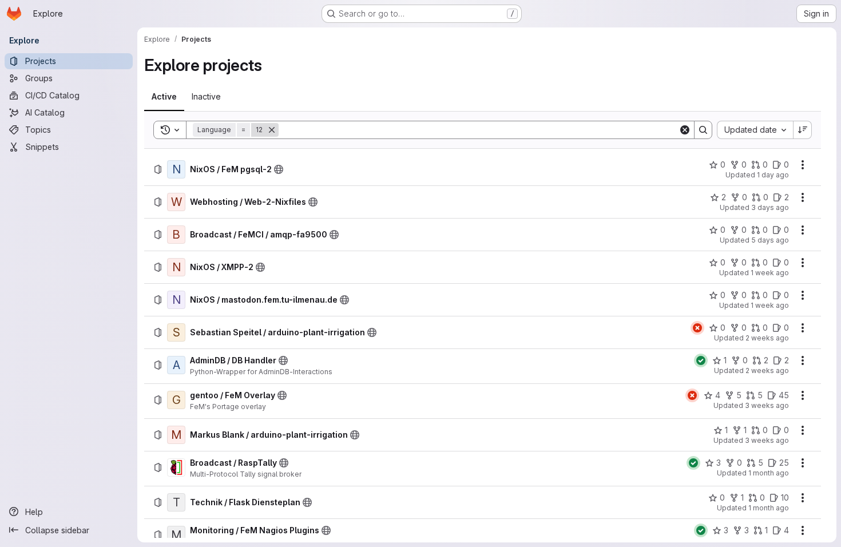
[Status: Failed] (697, 328)
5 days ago (770, 240)
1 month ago (768, 473)
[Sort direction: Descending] (803, 130)
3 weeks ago (767, 405)
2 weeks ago (767, 338)
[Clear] (685, 130)
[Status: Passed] (701, 360)
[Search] (703, 130)
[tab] (164, 96)
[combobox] (755, 130)
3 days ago (770, 207)
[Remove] (272, 130)
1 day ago (773, 175)
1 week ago (770, 272)
